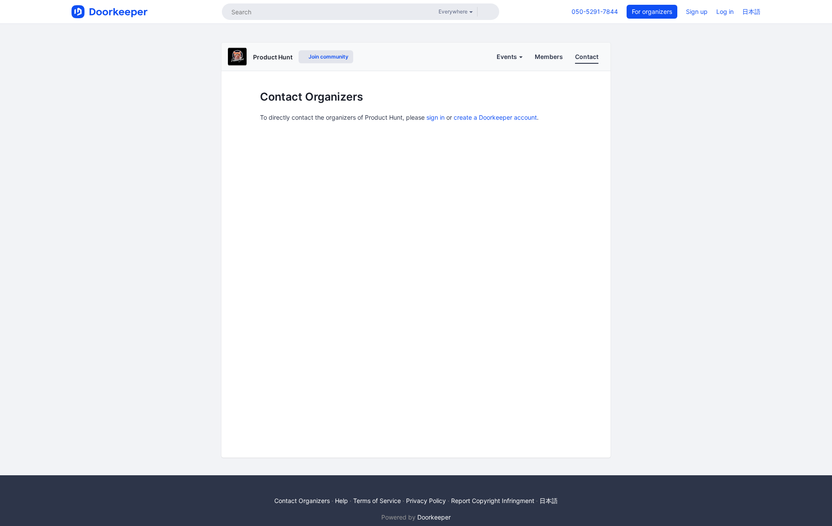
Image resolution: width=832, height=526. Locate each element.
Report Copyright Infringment (492, 500)
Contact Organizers (302, 500)
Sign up (697, 11)
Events (507, 56)
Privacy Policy (426, 500)
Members (549, 56)
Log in (725, 11)
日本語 (751, 11)
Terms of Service (377, 500)
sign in (435, 117)
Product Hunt (272, 57)
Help (341, 500)
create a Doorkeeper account (495, 117)
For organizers (652, 11)
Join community (327, 56)
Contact (586, 56)
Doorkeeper (434, 517)
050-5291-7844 (595, 11)
